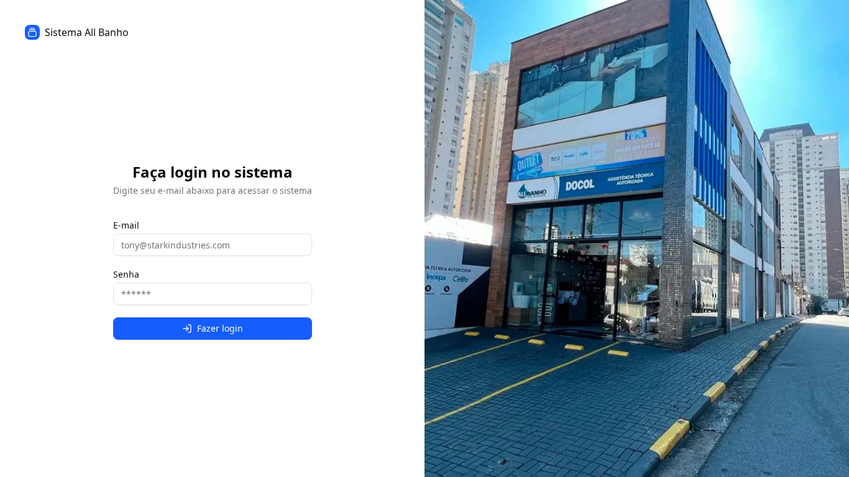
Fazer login (220, 328)
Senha (126, 274)
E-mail (126, 225)
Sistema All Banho (87, 32)
